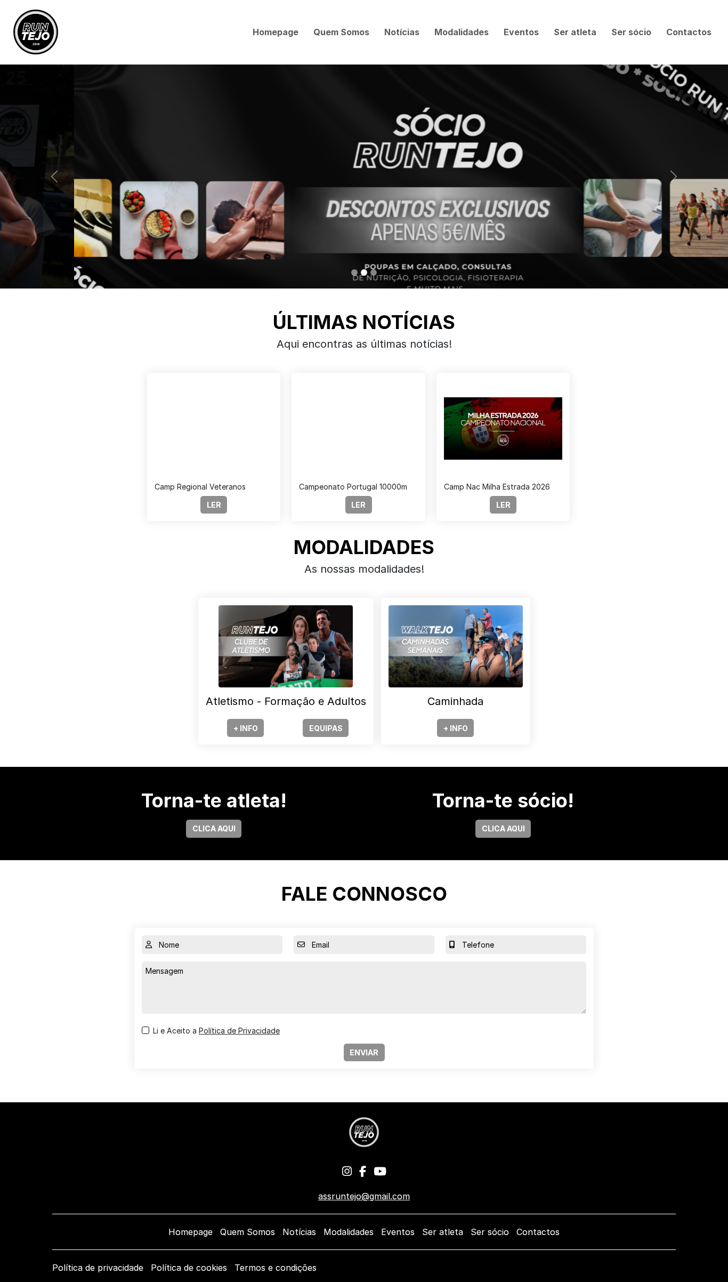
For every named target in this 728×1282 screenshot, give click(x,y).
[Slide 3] (373, 272)
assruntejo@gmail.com (364, 1196)
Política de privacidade (97, 1267)
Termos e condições (275, 1267)
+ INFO (245, 728)
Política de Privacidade (239, 1030)
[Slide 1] (354, 272)
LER (214, 504)
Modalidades (461, 32)
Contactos (688, 32)
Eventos (521, 32)
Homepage (275, 32)
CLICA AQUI (214, 828)
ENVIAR (364, 1052)
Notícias (401, 32)
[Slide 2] (364, 272)
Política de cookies (189, 1267)
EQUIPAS (326, 728)
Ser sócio (631, 32)
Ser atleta (575, 32)
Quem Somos (341, 32)
